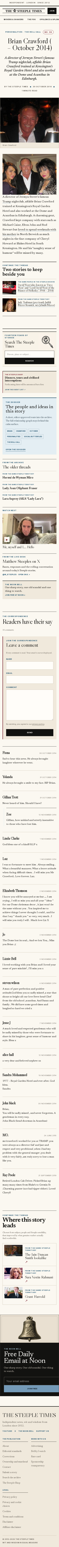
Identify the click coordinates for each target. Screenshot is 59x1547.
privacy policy (38, 724)
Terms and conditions (13, 1517)
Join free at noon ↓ (15, 595)
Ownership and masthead (15, 1462)
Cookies (7, 1511)
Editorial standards (12, 1451)
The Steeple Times (18, 87)
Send (30, 733)
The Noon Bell (26, 1431)
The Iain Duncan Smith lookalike (36, 1256)
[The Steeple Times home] (24, 11)
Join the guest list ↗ (15, 389)
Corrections (8, 1457)
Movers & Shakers (13, 19)
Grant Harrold (35, 1296)
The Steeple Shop (11, 1483)
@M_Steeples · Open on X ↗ (16, 574)
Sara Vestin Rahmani (39, 1277)
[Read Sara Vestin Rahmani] (13, 1273)
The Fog (31, 19)
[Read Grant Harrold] (13, 1292)
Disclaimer (8, 1522)
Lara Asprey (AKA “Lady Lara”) (23, 498)
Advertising (37, 1446)
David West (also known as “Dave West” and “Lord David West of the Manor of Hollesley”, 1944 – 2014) (36, 287)
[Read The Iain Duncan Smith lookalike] (13, 1250)
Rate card (36, 1457)
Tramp (7, 201)
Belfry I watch (38, 1451)
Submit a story (10, 1472)
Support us (42, 1431)
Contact (7, 1467)
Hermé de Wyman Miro (18, 477)
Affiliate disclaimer (12, 1527)
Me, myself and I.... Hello (18, 547)
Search (29, 361)
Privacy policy (10, 1497)
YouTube (7, 1431)
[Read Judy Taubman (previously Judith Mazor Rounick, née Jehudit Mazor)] (9, 305)
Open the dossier (16, 450)
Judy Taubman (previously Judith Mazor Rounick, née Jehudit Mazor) (36, 304)
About (6, 1446)
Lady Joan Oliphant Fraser (20, 488)
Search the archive (12, 1478)
